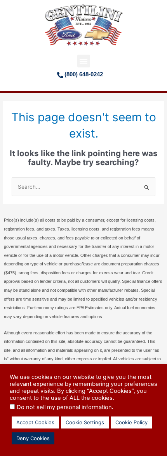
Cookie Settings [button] (85, 422)
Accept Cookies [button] (35, 422)
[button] (83, 61)
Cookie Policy (131, 422)
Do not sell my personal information (64, 407)
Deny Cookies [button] (33, 438)
